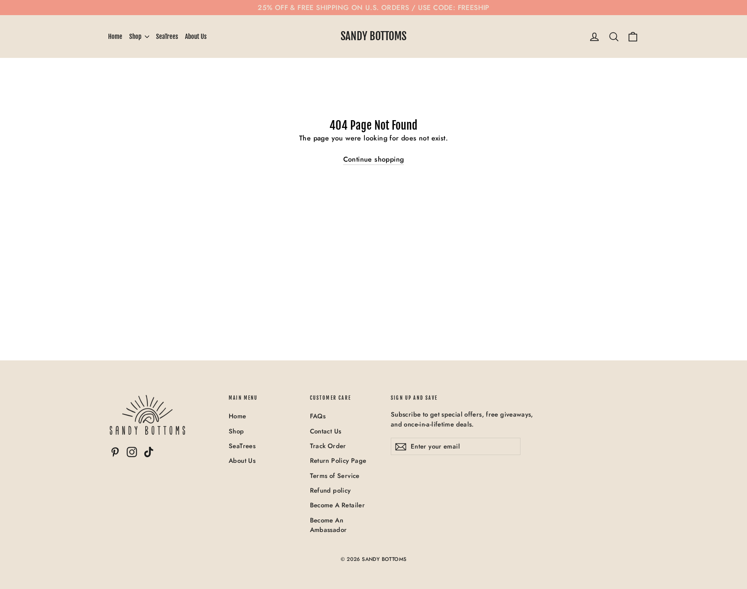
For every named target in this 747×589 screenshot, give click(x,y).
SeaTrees (167, 36)
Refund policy (330, 490)
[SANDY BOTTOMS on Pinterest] (115, 451)
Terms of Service (335, 476)
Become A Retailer (337, 505)
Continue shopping (373, 159)
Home (115, 36)
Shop (136, 36)
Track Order (328, 446)
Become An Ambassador (328, 525)
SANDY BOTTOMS (373, 36)
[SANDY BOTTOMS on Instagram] (132, 451)
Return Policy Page (338, 460)
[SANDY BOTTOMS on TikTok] (149, 451)
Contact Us (326, 431)
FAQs (318, 416)
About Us (196, 36)
